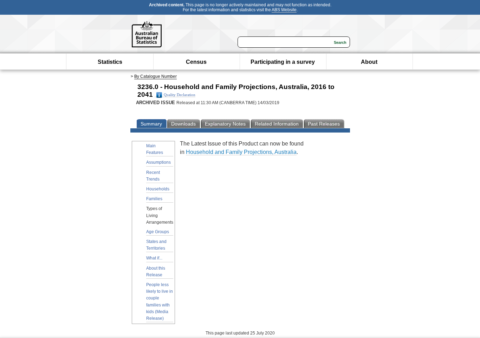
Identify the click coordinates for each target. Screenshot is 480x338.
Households (157, 189)
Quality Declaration (179, 95)
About (369, 62)
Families (154, 198)
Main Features (154, 149)
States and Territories (156, 245)
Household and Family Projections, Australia (241, 152)
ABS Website (284, 9)
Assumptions (158, 162)
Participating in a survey (283, 62)
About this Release (155, 271)
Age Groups (157, 231)
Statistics (110, 62)
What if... (154, 258)
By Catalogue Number (155, 76)
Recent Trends (153, 176)
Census (196, 62)
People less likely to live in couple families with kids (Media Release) (159, 301)
